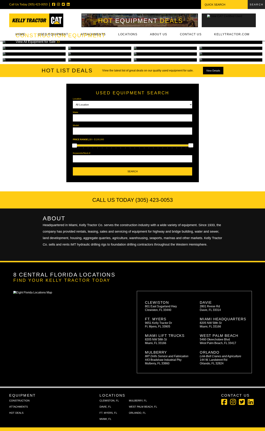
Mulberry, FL (138, 400)
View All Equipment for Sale (60, 38)
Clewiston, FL (109, 400)
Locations (127, 34)
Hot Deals (140, 20)
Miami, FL (105, 418)
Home (20, 34)
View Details (213, 70)
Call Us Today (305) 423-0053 (132, 200)
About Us (158, 34)
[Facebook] (54, 4)
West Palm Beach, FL (143, 406)
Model (76, 125)
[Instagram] (58, 4)
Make (75, 112)
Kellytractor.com (231, 34)
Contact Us (191, 34)
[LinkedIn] (68, 4)
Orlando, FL (137, 412)
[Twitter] (63, 4)
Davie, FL (105, 406)
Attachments (93, 34)
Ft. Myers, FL (108, 412)
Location (77, 99)
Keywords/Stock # (81, 153)
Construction (19, 400)
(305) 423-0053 (38, 4)
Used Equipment (53, 34)
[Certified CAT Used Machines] (229, 24)
